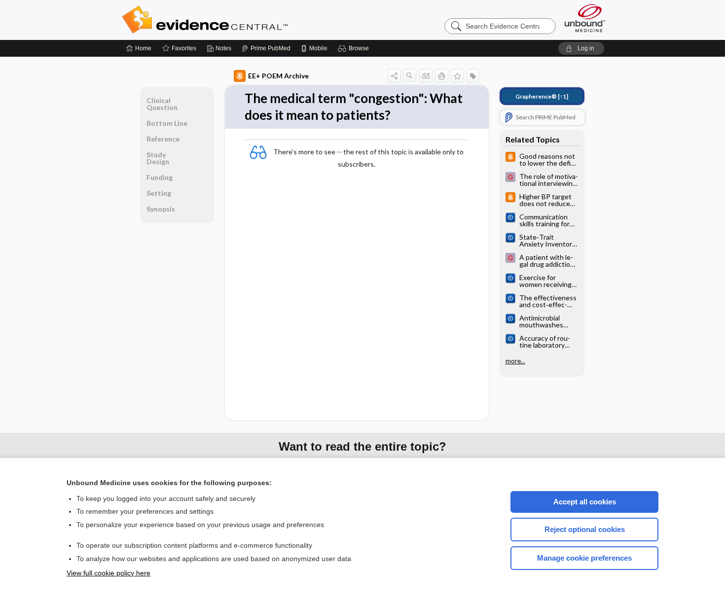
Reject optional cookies (584, 529)
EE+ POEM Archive (278, 75)
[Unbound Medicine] (585, 18)
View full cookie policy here (108, 573)
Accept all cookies (584, 501)
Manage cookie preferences (584, 558)
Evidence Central (244, 20)
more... (515, 361)
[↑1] (541, 96)
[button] (355, 48)
